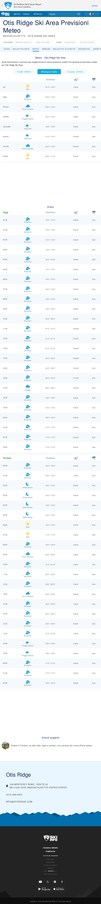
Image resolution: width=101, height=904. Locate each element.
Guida (7, 49)
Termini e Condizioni (50, 865)
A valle (24, 71)
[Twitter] (47, 882)
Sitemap (50, 868)
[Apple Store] (58, 888)
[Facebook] (62, 882)
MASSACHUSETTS (14, 35)
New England (43, 42)
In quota (75, 71)
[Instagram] (55, 882)
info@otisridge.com (19, 801)
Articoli (38, 14)
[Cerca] (79, 14)
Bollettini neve (21, 49)
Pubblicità (50, 851)
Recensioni (84, 49)
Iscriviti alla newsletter (50, 855)
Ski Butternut (87, 42)
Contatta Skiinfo (50, 847)
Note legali (50, 859)
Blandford (70, 42)
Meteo (17, 14)
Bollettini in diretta (64, 49)
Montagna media (49, 71)
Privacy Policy (50, 862)
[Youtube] (40, 882)
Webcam (46, 49)
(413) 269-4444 (14, 794)
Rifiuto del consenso (50, 874)
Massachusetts (24, 42)
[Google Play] (44, 888)
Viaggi (26, 14)
